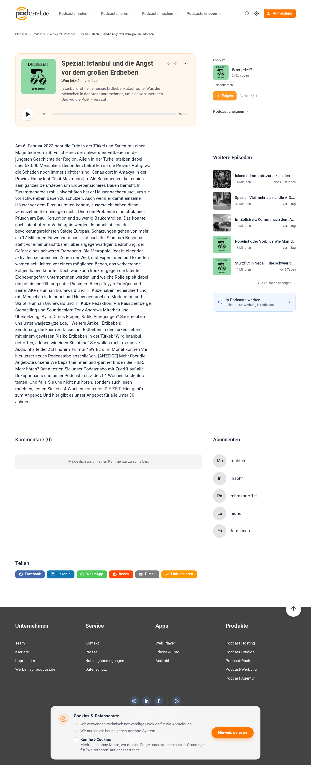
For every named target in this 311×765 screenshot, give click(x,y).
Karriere (22, 652)
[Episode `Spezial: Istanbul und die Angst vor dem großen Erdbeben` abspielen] (27, 114)
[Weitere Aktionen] (185, 63)
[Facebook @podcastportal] (158, 701)
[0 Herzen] (168, 63)
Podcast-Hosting (240, 643)
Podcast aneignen (228, 111)
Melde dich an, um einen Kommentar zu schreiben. (108, 461)
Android (162, 660)
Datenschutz (96, 669)
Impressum (25, 660)
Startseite (21, 34)
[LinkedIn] (146, 701)
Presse (91, 652)
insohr (237, 478)
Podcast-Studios (240, 652)
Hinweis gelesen (232, 732)
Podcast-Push (238, 660)
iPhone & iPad (167, 652)
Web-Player (165, 643)
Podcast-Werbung (241, 669)
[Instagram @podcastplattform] (134, 701)
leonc (236, 513)
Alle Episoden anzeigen (274, 283)
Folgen (227, 96)
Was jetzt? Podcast (62, 34)
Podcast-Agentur (240, 678)
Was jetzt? (70, 80)
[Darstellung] (256, 13)
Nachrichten (224, 85)
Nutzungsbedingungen (104, 660)
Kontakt (92, 643)
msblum (239, 460)
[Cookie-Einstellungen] (176, 701)
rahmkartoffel (244, 495)
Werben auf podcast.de (35, 669)
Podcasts (39, 34)
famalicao (240, 530)
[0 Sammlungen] (176, 63)
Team (20, 643)
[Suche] (247, 13)
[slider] (114, 114)
